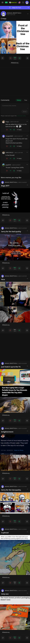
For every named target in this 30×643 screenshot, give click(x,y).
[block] (27, 13)
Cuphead (4, 533)
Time (25, 100)
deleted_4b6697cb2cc (14, 13)
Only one (5, 594)
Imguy (7, 121)
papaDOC (8, 165)
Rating (19, 100)
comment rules (21, 116)
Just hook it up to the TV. (11, 367)
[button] (23, 2)
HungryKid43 (9, 136)
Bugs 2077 (5, 186)
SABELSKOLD (9, 152)
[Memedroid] (6, 2)
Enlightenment (7, 432)
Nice (3, 279)
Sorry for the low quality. (11, 490)
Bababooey (15, 63)
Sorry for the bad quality (11, 231)
